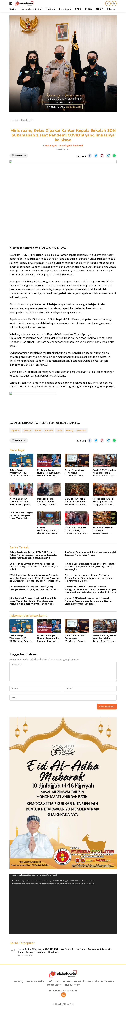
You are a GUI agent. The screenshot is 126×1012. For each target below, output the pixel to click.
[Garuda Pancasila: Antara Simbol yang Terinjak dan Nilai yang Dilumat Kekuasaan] (77, 489)
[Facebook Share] (89, 155)
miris (59, 430)
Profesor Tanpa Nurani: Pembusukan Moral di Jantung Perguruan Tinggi (49, 473)
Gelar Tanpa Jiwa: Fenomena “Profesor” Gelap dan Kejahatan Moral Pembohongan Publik (77, 473)
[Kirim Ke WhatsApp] (114, 155)
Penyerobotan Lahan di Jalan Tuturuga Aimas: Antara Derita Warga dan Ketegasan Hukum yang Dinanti (48, 501)
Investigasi (65, 145)
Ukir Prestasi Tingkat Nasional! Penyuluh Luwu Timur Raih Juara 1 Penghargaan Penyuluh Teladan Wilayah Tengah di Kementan (21, 515)
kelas (38, 430)
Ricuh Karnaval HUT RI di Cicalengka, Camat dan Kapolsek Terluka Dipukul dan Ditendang (77, 530)
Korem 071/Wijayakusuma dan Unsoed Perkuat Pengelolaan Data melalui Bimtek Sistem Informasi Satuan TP (49, 530)
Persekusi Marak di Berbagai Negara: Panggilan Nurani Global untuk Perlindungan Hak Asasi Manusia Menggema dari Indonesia (103, 501)
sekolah (81, 430)
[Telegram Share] (108, 155)
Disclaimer (106, 981)
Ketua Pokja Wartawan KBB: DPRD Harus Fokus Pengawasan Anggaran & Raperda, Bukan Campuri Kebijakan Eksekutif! (20, 473)
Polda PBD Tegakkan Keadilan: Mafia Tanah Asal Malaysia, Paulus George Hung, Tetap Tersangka (105, 473)
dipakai (15, 430)
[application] (63, 904)
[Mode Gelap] (108, 3)
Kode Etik (79, 981)
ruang (69, 430)
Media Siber (54, 984)
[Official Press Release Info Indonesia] (23, 3)
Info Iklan (54, 981)
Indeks (66, 981)
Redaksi (92, 981)
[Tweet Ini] (96, 155)
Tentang (19, 981)
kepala (49, 430)
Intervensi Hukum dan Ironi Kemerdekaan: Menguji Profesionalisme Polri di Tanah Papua (104, 530)
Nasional (78, 145)
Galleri (41, 981)
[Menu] (11, 3)
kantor (27, 430)
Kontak (31, 981)
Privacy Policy (72, 984)
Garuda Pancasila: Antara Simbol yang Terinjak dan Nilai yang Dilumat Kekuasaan (76, 501)
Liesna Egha (50, 145)
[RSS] (63, 995)
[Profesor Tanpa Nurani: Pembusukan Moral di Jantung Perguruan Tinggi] (49, 460)
